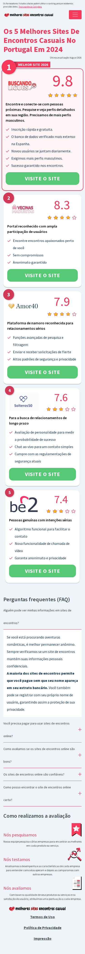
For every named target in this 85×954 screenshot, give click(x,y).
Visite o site (42, 178)
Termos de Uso (42, 917)
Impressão (42, 938)
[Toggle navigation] (75, 14)
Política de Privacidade (42, 927)
